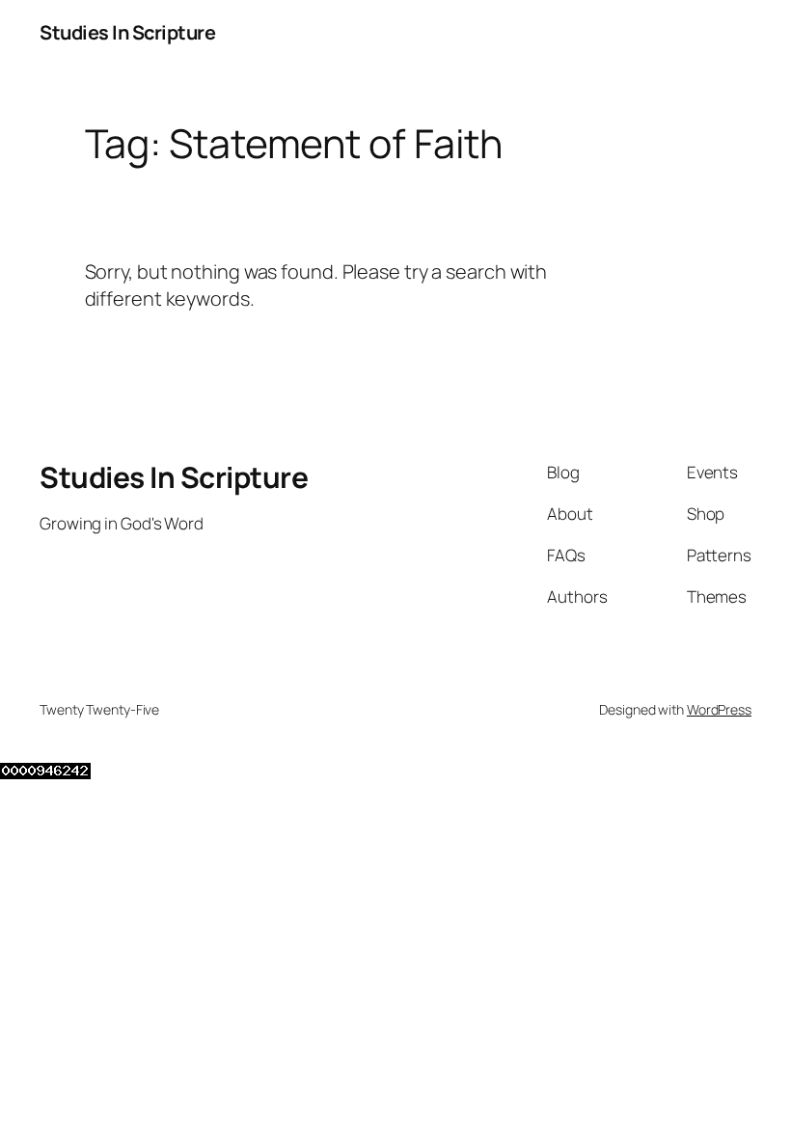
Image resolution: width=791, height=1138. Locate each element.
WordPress (719, 709)
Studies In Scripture (127, 32)
